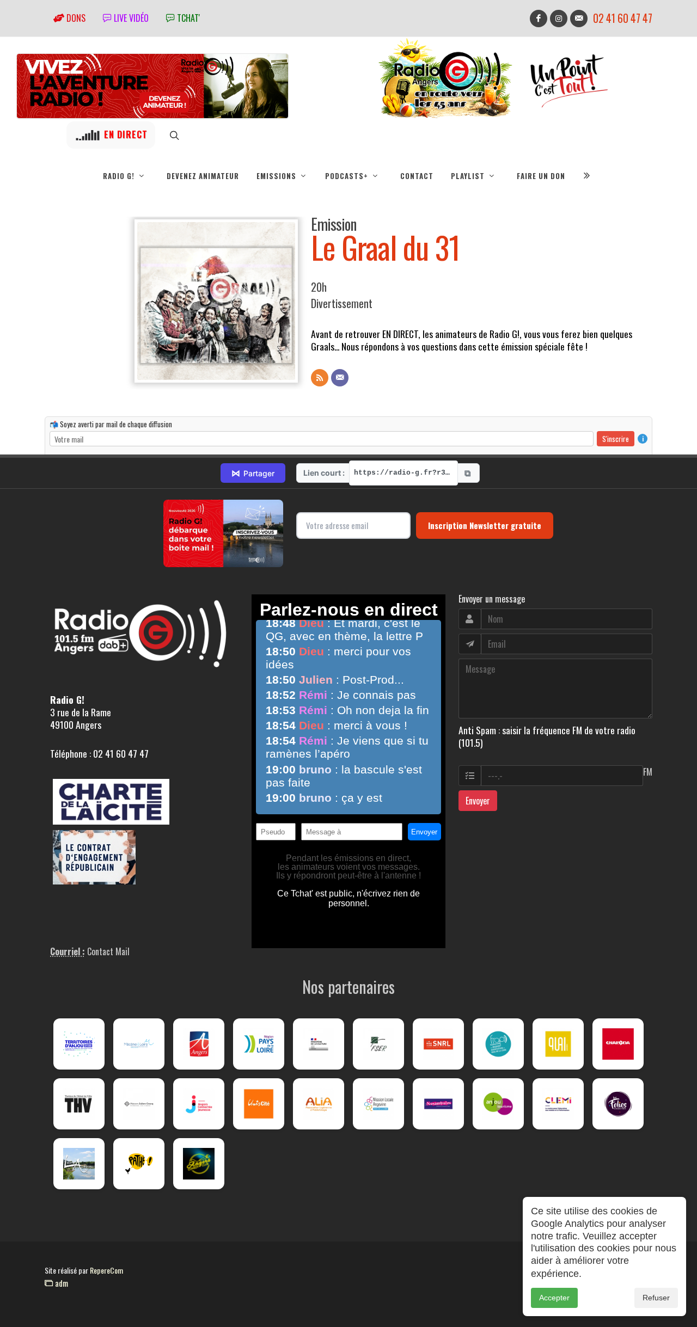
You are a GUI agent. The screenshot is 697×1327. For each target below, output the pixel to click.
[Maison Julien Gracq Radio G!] (139, 1104)
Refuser (656, 1297)
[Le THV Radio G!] (79, 1104)
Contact (416, 175)
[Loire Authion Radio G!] (79, 1164)
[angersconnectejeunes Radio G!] (199, 1104)
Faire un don (541, 175)
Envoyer (478, 800)
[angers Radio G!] (199, 1044)
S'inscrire (615, 438)
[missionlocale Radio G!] (378, 1104)
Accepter (554, 1297)
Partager (252, 473)
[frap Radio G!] (498, 1044)
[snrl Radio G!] (438, 1044)
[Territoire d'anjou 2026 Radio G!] (79, 1044)
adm (60, 1283)
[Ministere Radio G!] (318, 1044)
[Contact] (339, 377)
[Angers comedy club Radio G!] (199, 1164)
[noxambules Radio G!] (438, 1104)
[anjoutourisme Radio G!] (498, 1104)
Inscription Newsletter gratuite (484, 525)
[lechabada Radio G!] (618, 1044)
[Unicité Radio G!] (259, 1104)
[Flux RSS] (319, 377)
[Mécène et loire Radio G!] (139, 1044)
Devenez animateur (203, 175)
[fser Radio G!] (378, 1044)
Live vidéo (130, 17)
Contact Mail (108, 951)
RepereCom (106, 1270)
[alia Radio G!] (318, 1104)
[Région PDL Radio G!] (259, 1044)
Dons (74, 17)
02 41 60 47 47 (622, 18)
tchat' (187, 17)
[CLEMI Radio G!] (558, 1104)
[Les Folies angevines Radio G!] (618, 1104)
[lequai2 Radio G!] (558, 1044)
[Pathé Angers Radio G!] (139, 1164)
